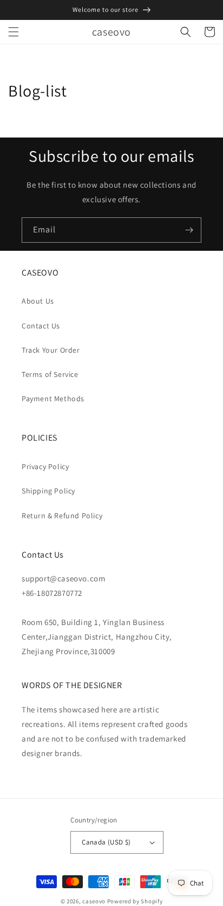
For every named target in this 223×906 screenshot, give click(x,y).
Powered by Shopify (135, 901)
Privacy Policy (45, 466)
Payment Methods (53, 398)
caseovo (94, 901)
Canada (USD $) (106, 842)
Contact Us (41, 326)
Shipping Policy (48, 491)
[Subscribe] (189, 230)
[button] (13, 32)
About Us (38, 301)
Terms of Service (50, 374)
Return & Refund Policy (62, 515)
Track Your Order (51, 350)
